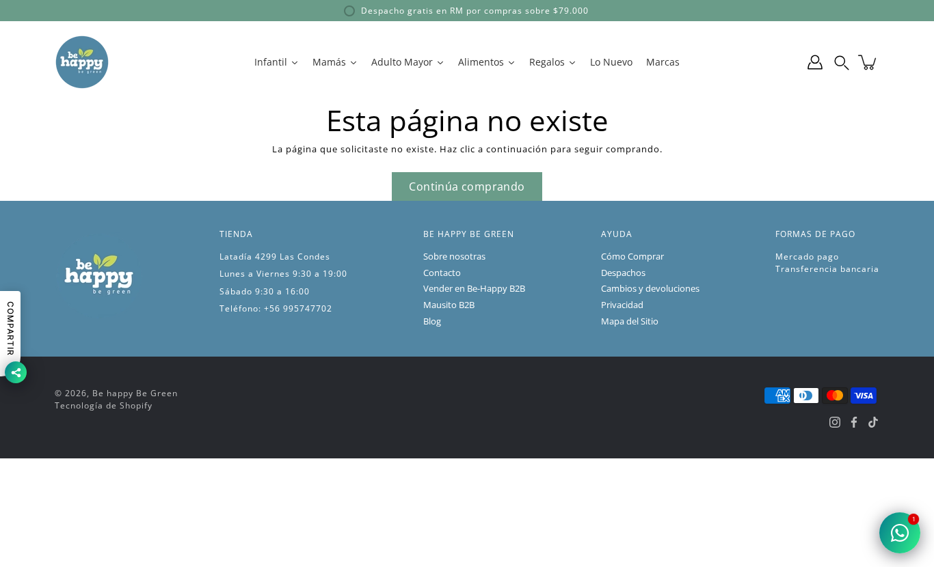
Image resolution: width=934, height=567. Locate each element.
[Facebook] (854, 422)
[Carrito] (868, 62)
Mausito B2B (449, 305)
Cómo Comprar (632, 256)
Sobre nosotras (454, 256)
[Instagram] (835, 422)
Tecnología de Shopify (103, 405)
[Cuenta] (815, 62)
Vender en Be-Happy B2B (474, 288)
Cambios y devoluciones (650, 288)
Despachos (623, 273)
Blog (432, 321)
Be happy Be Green (135, 393)
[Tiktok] (873, 422)
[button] (841, 62)
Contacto (442, 273)
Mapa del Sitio (629, 321)
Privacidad (622, 305)
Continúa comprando (466, 186)
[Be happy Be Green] (82, 62)
